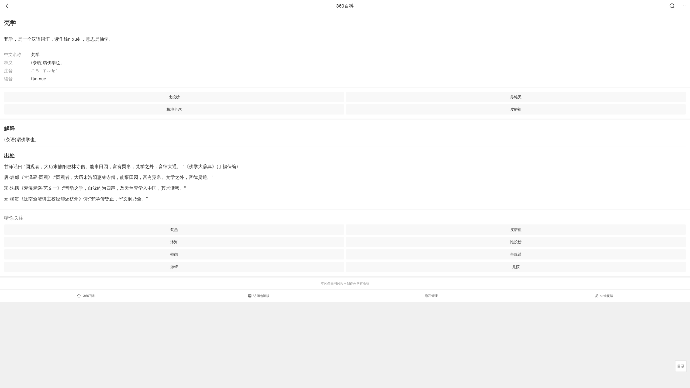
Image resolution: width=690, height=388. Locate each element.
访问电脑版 (261, 296)
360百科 (345, 6)
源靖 (174, 266)
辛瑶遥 (516, 254)
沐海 (174, 242)
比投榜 (174, 97)
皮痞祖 (516, 109)
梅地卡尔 (174, 109)
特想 (174, 254)
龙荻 (516, 266)
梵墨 (174, 229)
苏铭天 (516, 97)
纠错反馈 (606, 296)
